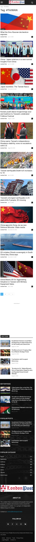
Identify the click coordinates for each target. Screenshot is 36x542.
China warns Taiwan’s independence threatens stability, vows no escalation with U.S (15, 143)
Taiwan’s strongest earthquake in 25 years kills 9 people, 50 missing (15, 199)
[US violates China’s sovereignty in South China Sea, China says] (16, 242)
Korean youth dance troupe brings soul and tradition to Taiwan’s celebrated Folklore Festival (15, 114)
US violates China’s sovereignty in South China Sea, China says (16, 253)
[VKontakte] (25, 524)
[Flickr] (16, 524)
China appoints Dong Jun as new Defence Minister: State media (13, 226)
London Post (3, 36)
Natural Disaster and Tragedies (8, 194)
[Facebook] (12, 524)
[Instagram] (21, 524)
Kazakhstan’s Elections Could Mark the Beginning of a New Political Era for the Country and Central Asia (22, 342)
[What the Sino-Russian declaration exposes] (16, 22)
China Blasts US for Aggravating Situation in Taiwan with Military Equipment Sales (13, 282)
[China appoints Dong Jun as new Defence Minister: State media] (16, 214)
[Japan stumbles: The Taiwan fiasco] (16, 76)
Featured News (4, 108)
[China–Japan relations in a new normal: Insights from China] (16, 49)
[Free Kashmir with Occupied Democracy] (5, 361)
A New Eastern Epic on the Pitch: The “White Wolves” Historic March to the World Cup (22, 389)
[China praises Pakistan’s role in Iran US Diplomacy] (5, 410)
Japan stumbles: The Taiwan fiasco (14, 87)
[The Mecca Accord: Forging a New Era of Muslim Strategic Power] (5, 352)
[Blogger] (8, 524)
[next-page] (12, 294)
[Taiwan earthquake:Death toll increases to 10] (16, 160)
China (2, 138)
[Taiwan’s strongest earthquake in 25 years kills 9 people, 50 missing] (16, 187)
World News (3, 167)
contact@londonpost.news (14, 511)
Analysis (3, 29)
